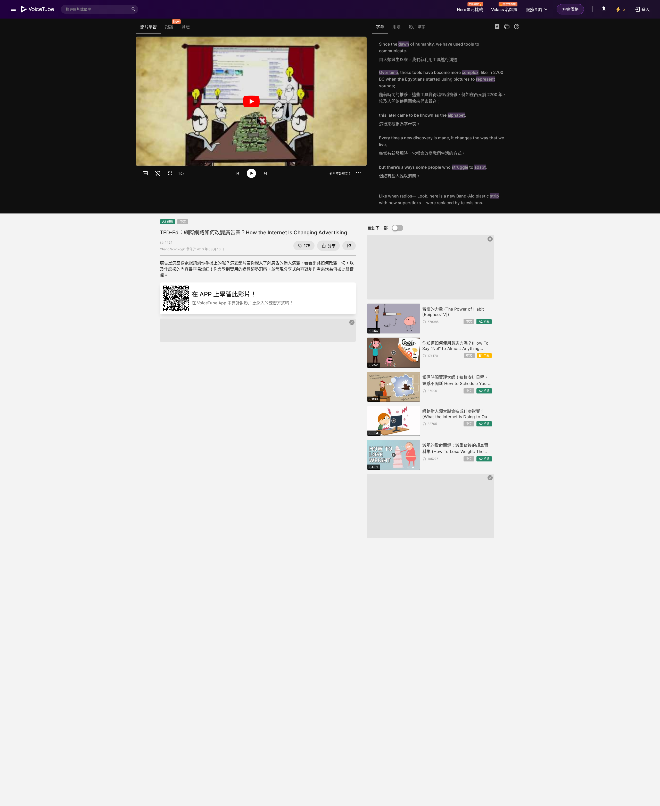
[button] (497, 27)
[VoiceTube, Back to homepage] (38, 9)
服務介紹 (534, 9)
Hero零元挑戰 (470, 8)
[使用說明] (517, 26)
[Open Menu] (13, 9)
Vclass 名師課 (504, 8)
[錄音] (514, 51)
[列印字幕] (507, 26)
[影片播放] (251, 101)
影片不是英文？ (340, 174)
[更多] (358, 173)
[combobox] (95, 9)
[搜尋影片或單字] (133, 9)
